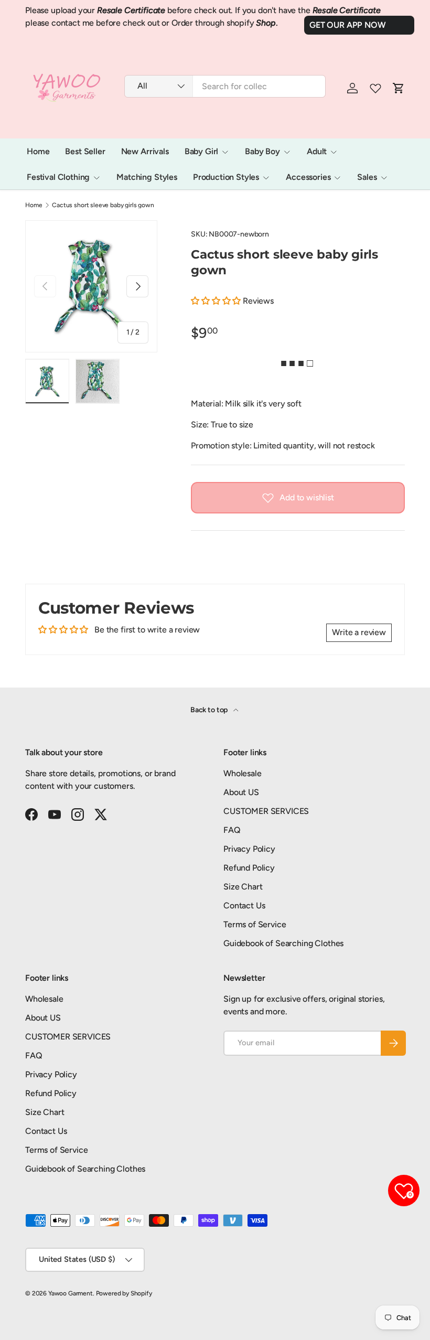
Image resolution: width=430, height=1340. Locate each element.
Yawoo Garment (70, 1293)
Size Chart (242, 887)
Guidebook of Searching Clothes (283, 943)
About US (241, 792)
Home (38, 151)
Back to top (209, 709)
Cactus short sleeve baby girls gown (103, 205)
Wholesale (242, 773)
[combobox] (225, 86)
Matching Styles (146, 177)
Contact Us (244, 905)
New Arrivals (145, 151)
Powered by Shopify (124, 1293)
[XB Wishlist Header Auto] (375, 88)
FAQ (232, 830)
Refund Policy (249, 868)
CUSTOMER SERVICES (266, 811)
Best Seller (85, 151)
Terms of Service (254, 924)
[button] (216, 301)
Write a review (359, 632)
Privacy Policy (249, 849)
